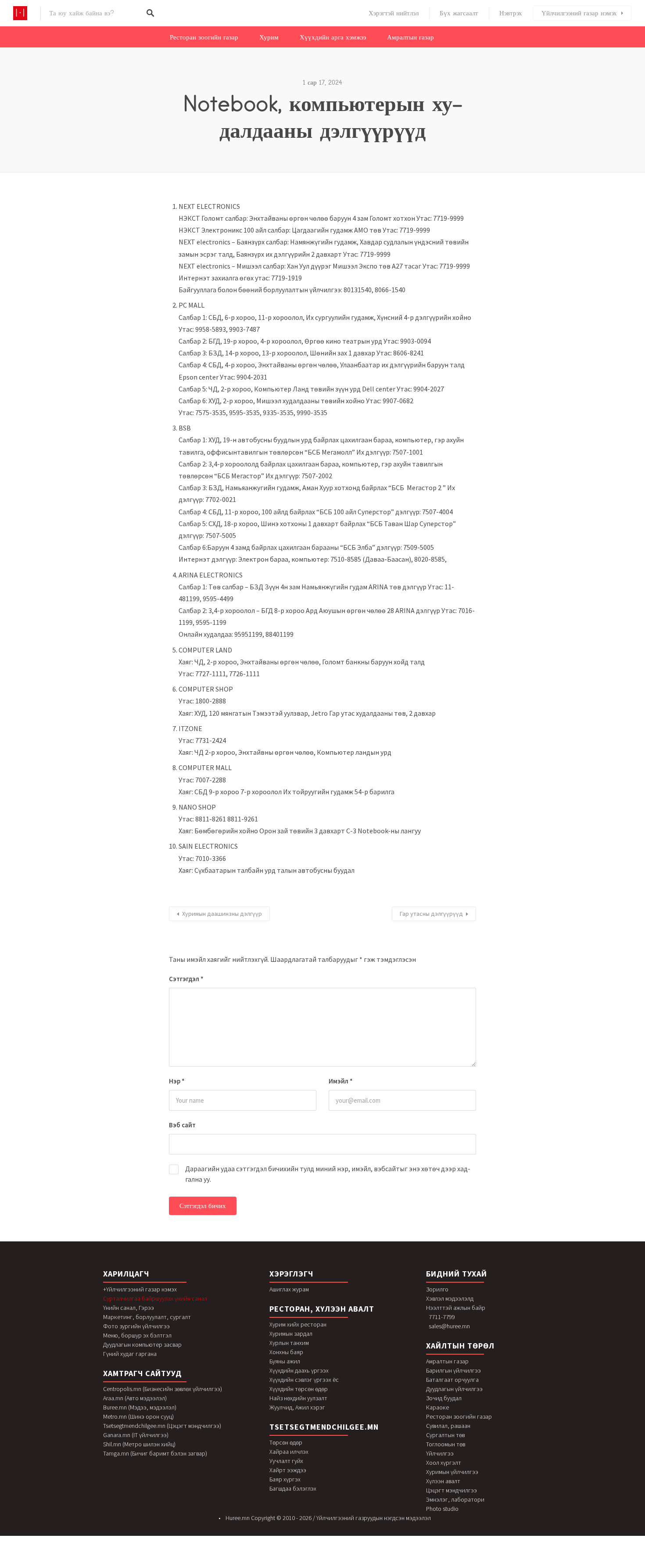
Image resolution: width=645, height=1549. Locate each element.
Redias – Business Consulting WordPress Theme (230, 1547)
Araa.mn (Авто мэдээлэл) (135, 1398)
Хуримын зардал (290, 1333)
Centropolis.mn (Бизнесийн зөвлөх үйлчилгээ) (162, 1389)
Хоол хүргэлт (443, 1463)
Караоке (437, 1407)
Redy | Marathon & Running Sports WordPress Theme (292, 1547)
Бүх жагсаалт (459, 13)
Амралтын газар (410, 37)
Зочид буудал (444, 1398)
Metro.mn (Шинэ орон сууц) (138, 1416)
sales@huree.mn (449, 1326)
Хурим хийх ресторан (297, 1324)
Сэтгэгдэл (186, 979)
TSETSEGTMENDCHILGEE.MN (324, 1427)
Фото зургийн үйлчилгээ (136, 1326)
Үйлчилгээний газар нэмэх (579, 13)
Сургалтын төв (445, 1435)
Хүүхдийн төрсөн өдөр (298, 1389)
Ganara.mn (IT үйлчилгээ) (135, 1435)
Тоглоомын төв (445, 1444)
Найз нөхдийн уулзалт (298, 1398)
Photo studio (442, 1509)
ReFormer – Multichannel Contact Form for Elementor (394, 1547)
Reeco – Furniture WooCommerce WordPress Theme (312, 1547)
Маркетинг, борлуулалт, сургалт (147, 1317)
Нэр (177, 1081)
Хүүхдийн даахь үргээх (299, 1370)
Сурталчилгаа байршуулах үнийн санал (155, 1298)
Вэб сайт (182, 1125)
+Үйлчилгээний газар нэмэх (140, 1289)
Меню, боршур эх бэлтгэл (137, 1335)
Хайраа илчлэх (288, 1452)
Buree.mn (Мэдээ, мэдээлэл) (139, 1407)
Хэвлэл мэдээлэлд (449, 1298)
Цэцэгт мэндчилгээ (451, 1490)
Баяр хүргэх (285, 1479)
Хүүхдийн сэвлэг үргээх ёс (304, 1380)
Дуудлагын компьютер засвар (142, 1344)
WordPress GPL (217, 1547)
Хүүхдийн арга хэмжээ (333, 37)
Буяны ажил (284, 1361)
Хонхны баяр (286, 1352)
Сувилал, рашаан (448, 1426)
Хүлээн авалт (443, 1481)
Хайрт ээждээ (287, 1470)
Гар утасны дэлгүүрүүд (431, 914)
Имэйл (341, 1081)
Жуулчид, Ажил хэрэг (297, 1407)
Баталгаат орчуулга (452, 1380)
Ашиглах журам (289, 1289)
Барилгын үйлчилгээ (453, 1370)
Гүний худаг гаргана (130, 1354)
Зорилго (437, 1289)
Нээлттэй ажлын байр (455, 1308)
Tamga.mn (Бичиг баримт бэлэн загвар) (155, 1453)
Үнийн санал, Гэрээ (128, 1308)
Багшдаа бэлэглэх (292, 1488)
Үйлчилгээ (440, 1453)
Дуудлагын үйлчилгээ (454, 1389)
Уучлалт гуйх (286, 1461)
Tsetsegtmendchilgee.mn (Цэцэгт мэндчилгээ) (162, 1426)
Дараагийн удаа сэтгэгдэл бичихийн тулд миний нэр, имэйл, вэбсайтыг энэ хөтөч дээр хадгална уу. (327, 1173)
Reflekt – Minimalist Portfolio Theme (376, 1547)
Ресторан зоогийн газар (204, 37)
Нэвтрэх (510, 13)
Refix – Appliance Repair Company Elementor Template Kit (357, 1547)
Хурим (269, 37)
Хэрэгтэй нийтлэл (394, 13)
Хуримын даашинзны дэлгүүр (222, 914)
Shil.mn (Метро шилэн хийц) (139, 1444)
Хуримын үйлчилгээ (452, 1472)
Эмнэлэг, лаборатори (455, 1499)
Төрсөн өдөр (285, 1442)
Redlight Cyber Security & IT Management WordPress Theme (251, 1547)
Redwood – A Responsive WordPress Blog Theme (272, 1547)
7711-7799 (442, 1317)
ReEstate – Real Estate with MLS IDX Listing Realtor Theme (334, 1547)
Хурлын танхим (289, 1343)
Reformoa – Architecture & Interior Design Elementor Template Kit (419, 1547)
